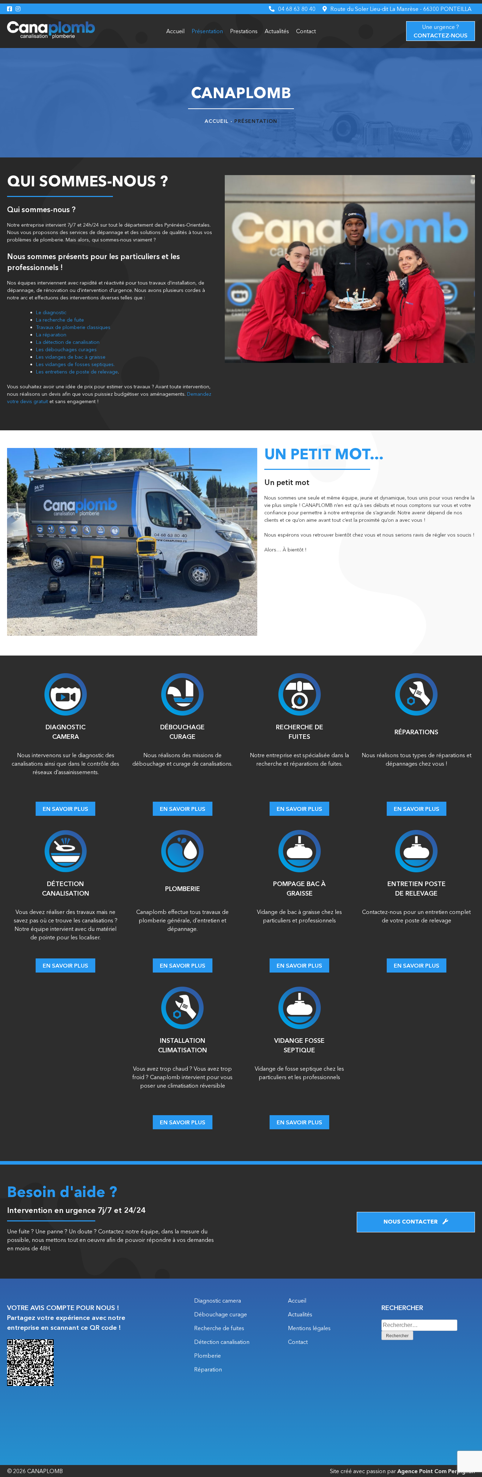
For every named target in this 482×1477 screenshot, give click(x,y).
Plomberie (207, 1355)
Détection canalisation (221, 1341)
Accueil (175, 31)
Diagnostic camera (217, 1300)
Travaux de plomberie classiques (73, 327)
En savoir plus (65, 808)
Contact (306, 31)
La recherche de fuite (60, 320)
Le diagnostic (51, 312)
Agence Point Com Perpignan (436, 1471)
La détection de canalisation (68, 342)
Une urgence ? (441, 31)
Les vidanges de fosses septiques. (75, 364)
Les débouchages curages (66, 349)
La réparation (51, 334)
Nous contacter (411, 1222)
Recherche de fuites (219, 1328)
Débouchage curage (220, 1314)
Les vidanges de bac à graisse (71, 357)
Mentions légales (309, 1328)
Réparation (208, 1369)
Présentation (207, 31)
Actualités (277, 31)
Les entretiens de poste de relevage (77, 372)
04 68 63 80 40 (296, 8)
